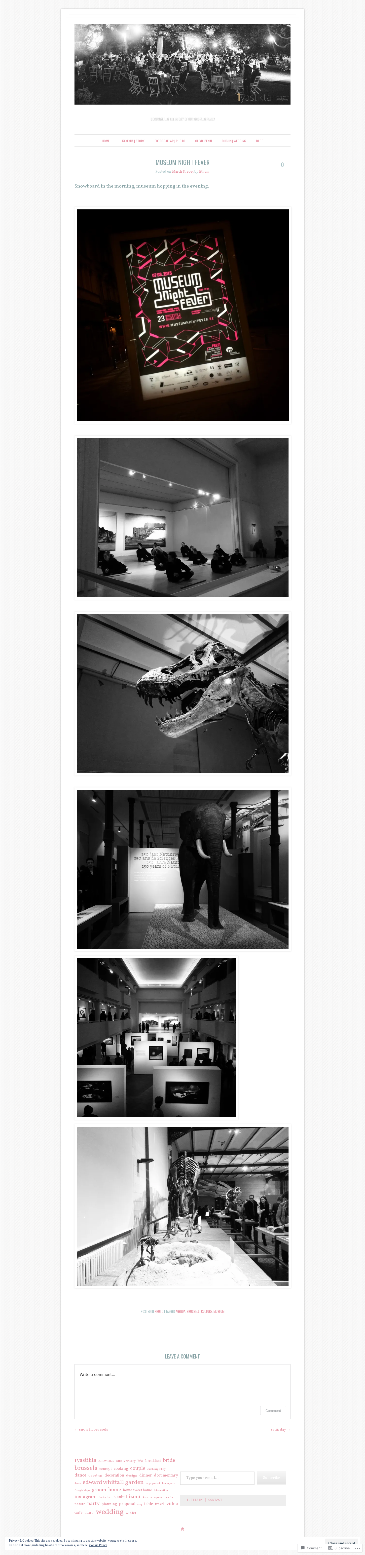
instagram (85, 1497)
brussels (193, 1311)
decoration (114, 1475)
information (161, 1490)
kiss (145, 1497)
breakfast (153, 1461)
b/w (141, 1461)
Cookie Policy (98, 1545)
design (131, 1476)
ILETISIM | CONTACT (204, 1500)
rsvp (139, 1504)
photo (159, 1311)
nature (79, 1504)
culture (206, 1311)
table (148, 1504)
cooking (121, 1469)
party (93, 1503)
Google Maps (82, 1490)
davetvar (95, 1476)
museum (219, 1311)
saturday (281, 1429)
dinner (145, 1475)
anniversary (126, 1461)
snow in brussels (91, 1429)
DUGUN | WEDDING (234, 140)
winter (131, 1513)
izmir (135, 1496)
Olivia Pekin (203, 140)
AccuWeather (106, 1461)
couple (137, 1468)
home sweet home (137, 1490)
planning (109, 1504)
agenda (180, 1311)
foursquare (168, 1483)
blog (259, 140)
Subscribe (271, 1478)
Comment (273, 1410)
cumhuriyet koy (156, 1469)
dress (77, 1483)
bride (169, 1460)
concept (105, 1469)
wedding (110, 1512)
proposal (127, 1504)
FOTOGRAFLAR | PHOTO (169, 140)
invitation (104, 1497)
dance (80, 1475)
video (172, 1504)
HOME (106, 140)
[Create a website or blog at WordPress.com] (182, 1529)
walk (78, 1513)
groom (99, 1490)
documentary (166, 1475)
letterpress (156, 1497)
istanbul (119, 1497)
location (169, 1497)
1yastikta (85, 1460)
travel (159, 1504)
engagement (153, 1483)
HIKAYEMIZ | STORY (132, 140)
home (114, 1489)
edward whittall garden (113, 1482)
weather (89, 1513)
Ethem (204, 171)
